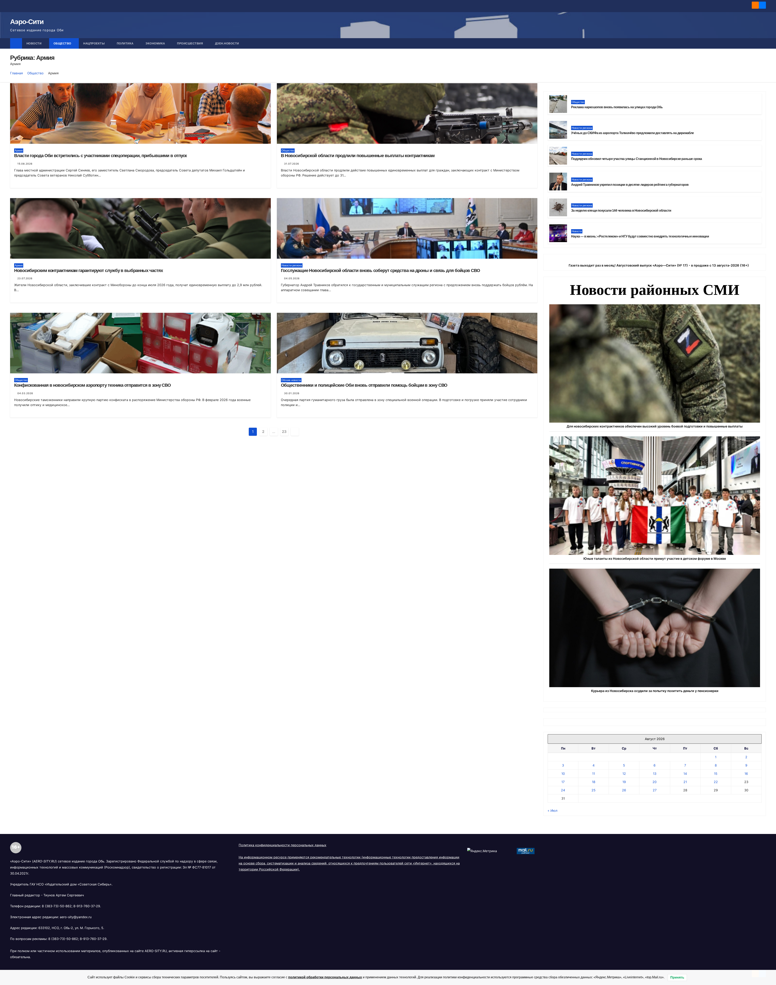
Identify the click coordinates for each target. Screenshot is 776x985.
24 (563, 790)
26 (624, 790)
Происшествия (190, 43)
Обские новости (291, 380)
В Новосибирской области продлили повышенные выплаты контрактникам (358, 155)
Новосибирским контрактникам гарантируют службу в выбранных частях (88, 270)
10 (563, 774)
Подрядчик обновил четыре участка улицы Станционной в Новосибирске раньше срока (636, 159)
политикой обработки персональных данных (325, 977)
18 (593, 782)
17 (563, 782)
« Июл (552, 811)
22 (716, 782)
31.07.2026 (291, 163)
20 (655, 782)
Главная (16, 73)
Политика (126, 43)
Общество (63, 43)
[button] (763, 43)
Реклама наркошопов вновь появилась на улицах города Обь (617, 107)
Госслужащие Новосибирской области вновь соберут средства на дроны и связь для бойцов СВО (380, 270)
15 (715, 774)
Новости (34, 43)
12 (624, 774)
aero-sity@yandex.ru (76, 917)
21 (685, 782)
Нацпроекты (94, 43)
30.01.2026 (291, 393)
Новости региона (292, 265)
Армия (19, 150)
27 (655, 790)
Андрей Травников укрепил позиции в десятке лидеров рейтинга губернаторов (629, 184)
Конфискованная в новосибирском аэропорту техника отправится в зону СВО (92, 385)
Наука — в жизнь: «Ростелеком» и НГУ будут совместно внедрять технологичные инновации (640, 236)
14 (685, 774)
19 (624, 782)
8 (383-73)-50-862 (57, 906)
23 (284, 431)
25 (593, 790)
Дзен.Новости (227, 43)
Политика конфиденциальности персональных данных (282, 845)
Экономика (156, 43)
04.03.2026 (25, 393)
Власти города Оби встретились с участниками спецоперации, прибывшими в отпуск (100, 155)
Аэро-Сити (27, 21)
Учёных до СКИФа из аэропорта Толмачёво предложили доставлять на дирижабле (632, 133)
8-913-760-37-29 (86, 906)
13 (654, 774)
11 (593, 774)
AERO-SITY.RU (156, 951)
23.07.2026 (25, 278)
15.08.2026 (25, 163)
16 (746, 774)
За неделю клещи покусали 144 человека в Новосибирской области (621, 210)
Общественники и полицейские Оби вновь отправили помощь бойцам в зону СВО (364, 385)
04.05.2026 (292, 278)
